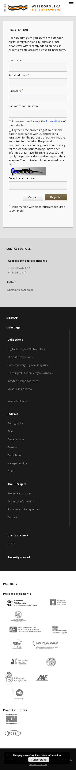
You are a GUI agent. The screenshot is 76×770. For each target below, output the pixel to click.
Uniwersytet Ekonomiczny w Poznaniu (30, 373)
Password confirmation (24, 106)
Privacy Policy (54, 121)
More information (51, 755)
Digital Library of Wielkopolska (26, 349)
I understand (38, 759)
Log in (11, 543)
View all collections (19, 401)
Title (10, 431)
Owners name (16, 439)
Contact (12, 517)
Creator (12, 447)
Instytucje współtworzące (23, 381)
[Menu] (71, 3)
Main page (13, 327)
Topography (15, 423)
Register (56, 197)
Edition (12, 471)
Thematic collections (20, 357)
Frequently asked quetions (24, 509)
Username (16, 60)
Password (16, 91)
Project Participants (19, 493)
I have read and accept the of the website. (37, 123)
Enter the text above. (23, 178)
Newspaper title (17, 463)
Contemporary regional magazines (29, 365)
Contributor (15, 455)
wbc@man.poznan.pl (20, 290)
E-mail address (19, 75)
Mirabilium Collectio (20, 389)
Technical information (21, 501)
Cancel (32, 197)
